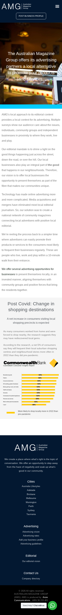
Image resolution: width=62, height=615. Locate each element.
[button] (57, 6)
